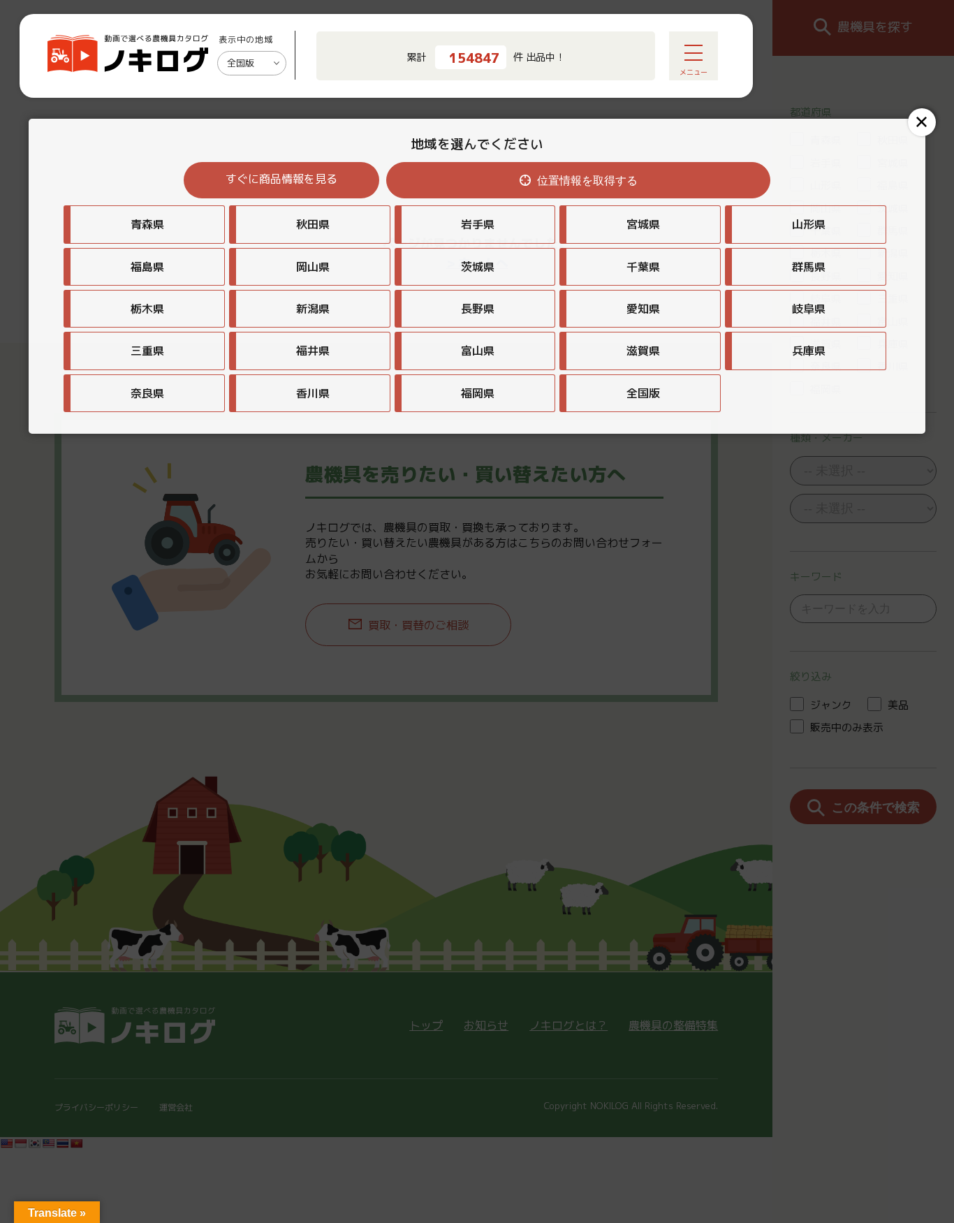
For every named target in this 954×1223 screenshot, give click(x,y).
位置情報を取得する (587, 180)
